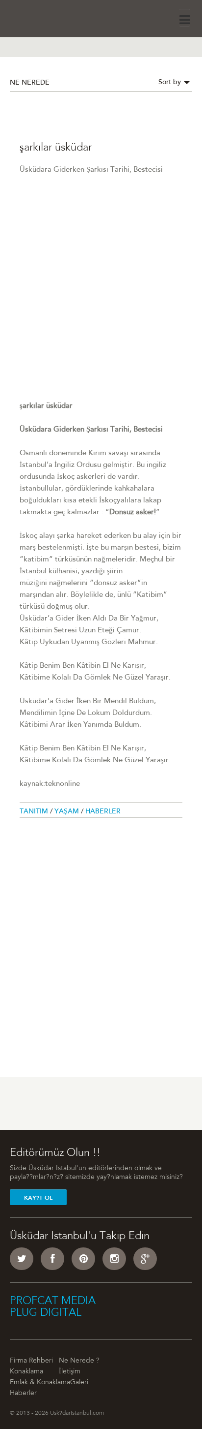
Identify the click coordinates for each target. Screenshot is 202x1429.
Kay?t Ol (38, 1197)
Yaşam (67, 811)
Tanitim (35, 811)
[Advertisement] (101, 299)
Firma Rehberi (31, 1361)
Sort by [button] (170, 82)
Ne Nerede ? (79, 1361)
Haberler (103, 811)
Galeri (79, 1382)
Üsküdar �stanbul (37, 17)
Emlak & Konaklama (40, 1382)
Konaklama (26, 1371)
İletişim (69, 1371)
